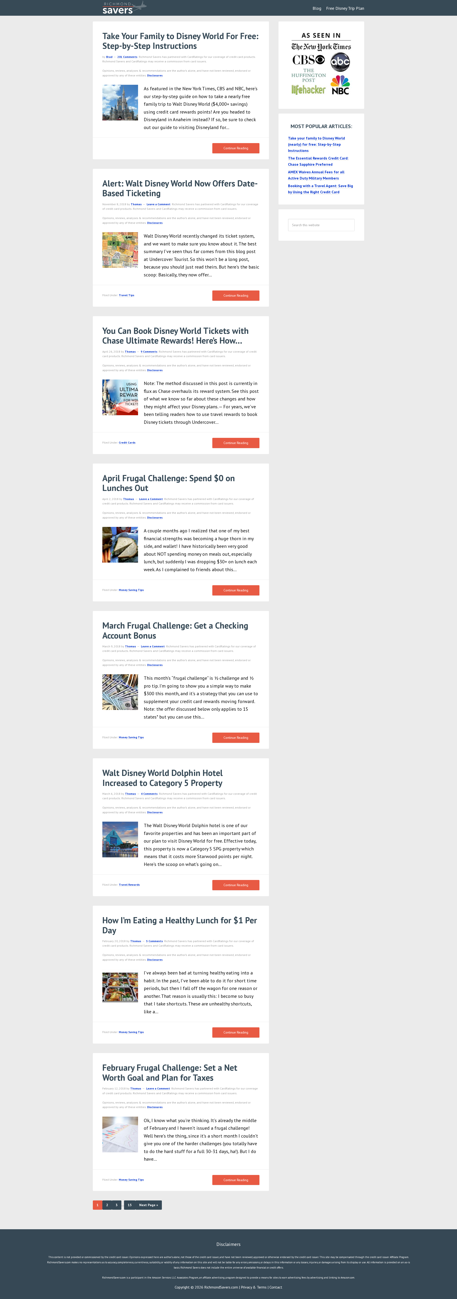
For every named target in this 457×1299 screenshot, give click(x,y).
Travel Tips (126, 295)
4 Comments (149, 793)
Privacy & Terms (254, 1287)
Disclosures (155, 75)
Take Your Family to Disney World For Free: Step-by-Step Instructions (180, 40)
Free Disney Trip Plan (345, 8)
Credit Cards (127, 442)
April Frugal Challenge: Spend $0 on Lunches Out (168, 482)
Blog (317, 8)
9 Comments (149, 351)
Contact (275, 1287)
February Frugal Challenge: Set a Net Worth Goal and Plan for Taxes (169, 1072)
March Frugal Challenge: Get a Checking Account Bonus (175, 630)
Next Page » (148, 1205)
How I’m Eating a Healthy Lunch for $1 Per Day (179, 924)
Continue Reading (236, 148)
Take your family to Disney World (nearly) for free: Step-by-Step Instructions (316, 144)
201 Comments (127, 57)
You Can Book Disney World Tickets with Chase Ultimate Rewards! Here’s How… (175, 335)
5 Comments (154, 941)
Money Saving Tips (131, 590)
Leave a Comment (158, 204)
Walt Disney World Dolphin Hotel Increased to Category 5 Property (162, 777)
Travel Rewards (129, 884)
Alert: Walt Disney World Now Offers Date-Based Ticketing (180, 188)
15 (130, 1205)
